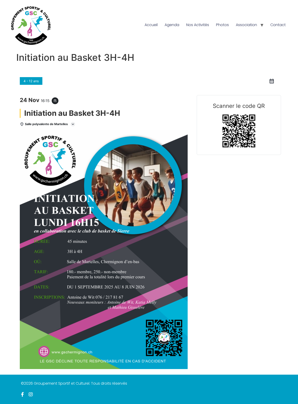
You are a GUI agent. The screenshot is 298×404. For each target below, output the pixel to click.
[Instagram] (31, 394)
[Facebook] (22, 394)
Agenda (172, 24)
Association (246, 24)
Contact (278, 24)
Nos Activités (197, 24)
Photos (222, 24)
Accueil (151, 24)
